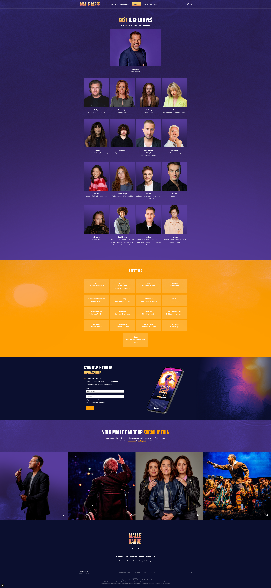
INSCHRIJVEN (90, 408)
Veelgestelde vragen (145, 561)
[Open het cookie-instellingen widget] (2, 585)
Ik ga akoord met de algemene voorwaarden (98, 400)
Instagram (142, 441)
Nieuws (146, 4)
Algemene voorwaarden (125, 572)
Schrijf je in (153, 4)
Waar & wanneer (124, 4)
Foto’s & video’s (132, 561)
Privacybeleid (137, 572)
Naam (87, 388)
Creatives (122, 561)
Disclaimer (146, 572)
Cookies (153, 572)
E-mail (88, 394)
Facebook (132, 441)
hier (90, 402)
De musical (113, 4)
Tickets (135, 4)
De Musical (120, 556)
